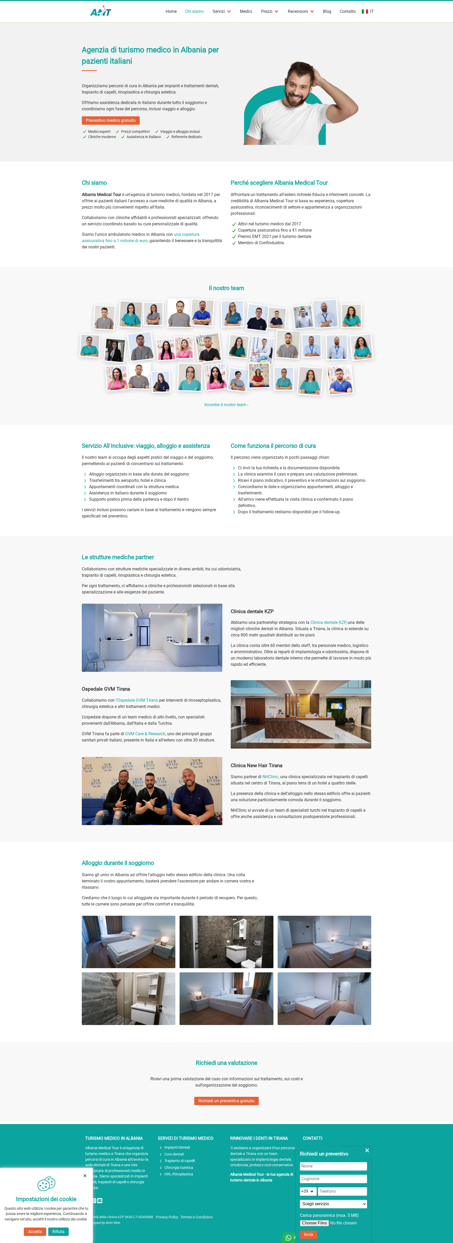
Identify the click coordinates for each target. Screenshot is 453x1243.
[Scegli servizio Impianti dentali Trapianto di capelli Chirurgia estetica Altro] (333, 1204)
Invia (308, 1234)
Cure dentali (174, 1154)
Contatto (348, 11)
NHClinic (270, 776)
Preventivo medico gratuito (111, 120)
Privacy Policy (167, 1217)
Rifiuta (58, 1231)
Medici (246, 11)
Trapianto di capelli (179, 1161)
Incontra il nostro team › (226, 404)
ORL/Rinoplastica (178, 1174)
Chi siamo (194, 11)
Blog (327, 11)
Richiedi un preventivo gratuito (226, 1100)
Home (171, 11)
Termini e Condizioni (196, 1217)
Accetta (35, 1231)
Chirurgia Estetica (178, 1167)
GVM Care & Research (145, 733)
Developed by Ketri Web (102, 1223)
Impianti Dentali (177, 1147)
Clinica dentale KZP (328, 622)
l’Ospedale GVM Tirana (137, 700)
